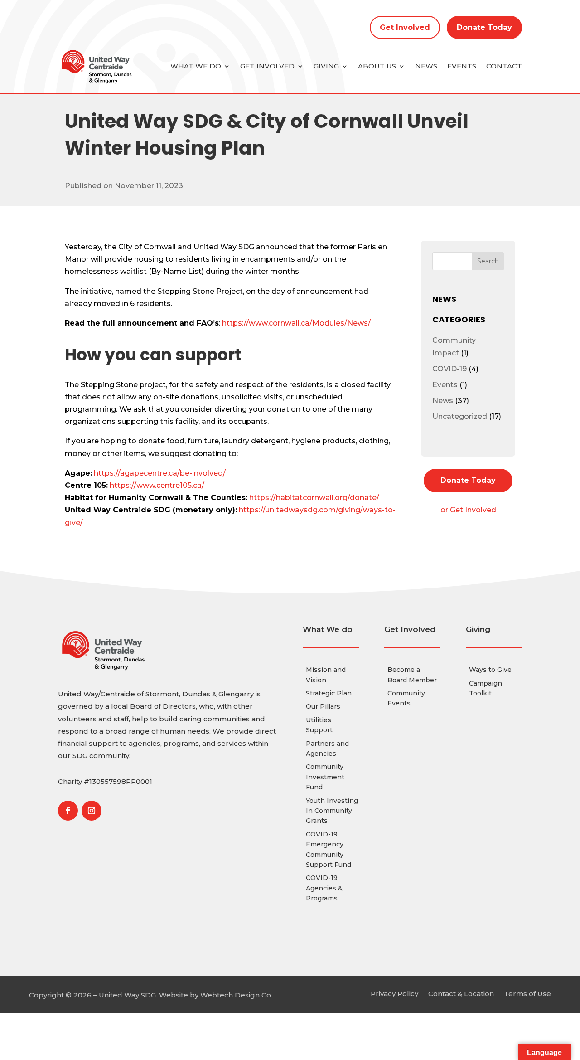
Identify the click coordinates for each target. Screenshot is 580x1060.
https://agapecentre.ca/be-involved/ (160, 473)
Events (461, 66)
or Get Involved (468, 510)
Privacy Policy (394, 993)
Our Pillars (323, 706)
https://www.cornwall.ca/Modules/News (295, 323)
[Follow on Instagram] (92, 811)
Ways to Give (490, 670)
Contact (504, 66)
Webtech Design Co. (236, 995)
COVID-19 (449, 369)
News (426, 66)
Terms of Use (527, 993)
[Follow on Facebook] (68, 811)
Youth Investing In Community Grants (332, 811)
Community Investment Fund (325, 777)
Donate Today (484, 27)
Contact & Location (461, 993)
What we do (195, 66)
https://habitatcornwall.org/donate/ (314, 497)
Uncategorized (459, 416)
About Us (377, 66)
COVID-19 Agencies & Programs (324, 888)
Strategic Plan (329, 693)
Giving (326, 66)
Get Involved (405, 27)
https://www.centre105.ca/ (157, 485)
